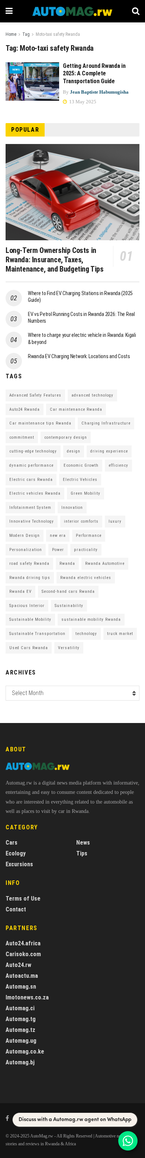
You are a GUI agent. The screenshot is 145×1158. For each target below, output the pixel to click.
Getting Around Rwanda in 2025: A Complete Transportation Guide (94, 73)
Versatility (69, 647)
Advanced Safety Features (35, 395)
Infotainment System (30, 507)
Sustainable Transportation (37, 633)
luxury (115, 521)
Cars (11, 842)
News (16, 69)
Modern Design (24, 535)
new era (58, 535)
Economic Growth (81, 465)
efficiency (118, 465)
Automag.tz (20, 1029)
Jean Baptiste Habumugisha (99, 92)
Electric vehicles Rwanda (35, 493)
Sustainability (69, 605)
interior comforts (81, 521)
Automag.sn (21, 986)
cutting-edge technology (33, 451)
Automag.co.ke (25, 1051)
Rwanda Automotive (105, 563)
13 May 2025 (82, 101)
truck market (120, 633)
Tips (81, 853)
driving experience (109, 451)
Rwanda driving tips (29, 577)
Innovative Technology (31, 521)
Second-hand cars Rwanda (68, 591)
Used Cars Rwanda (28, 647)
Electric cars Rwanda (31, 479)
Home (11, 34)
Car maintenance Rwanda (76, 409)
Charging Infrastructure (105, 423)
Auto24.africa (23, 943)
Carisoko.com (23, 954)
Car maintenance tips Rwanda (40, 423)
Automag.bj (20, 1062)
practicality (86, 549)
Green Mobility (85, 493)
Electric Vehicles (80, 479)
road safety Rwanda (29, 563)
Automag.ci (20, 1008)
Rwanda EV (20, 591)
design (73, 451)
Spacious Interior (27, 605)
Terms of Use (23, 898)
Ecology (16, 853)
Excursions (19, 864)
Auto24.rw (18, 964)
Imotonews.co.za (27, 997)
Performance (89, 535)
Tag (26, 34)
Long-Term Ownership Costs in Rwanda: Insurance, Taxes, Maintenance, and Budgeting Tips (55, 259)
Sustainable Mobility (30, 619)
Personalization (25, 549)
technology (86, 633)
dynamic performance (31, 465)
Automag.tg (21, 1019)
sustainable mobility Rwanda (91, 619)
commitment (21, 437)
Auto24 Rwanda (24, 409)
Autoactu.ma (22, 975)
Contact (16, 909)
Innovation (72, 507)
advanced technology (92, 395)
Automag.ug (21, 1040)
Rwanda (67, 563)
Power (58, 549)
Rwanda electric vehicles (85, 577)
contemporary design (65, 437)
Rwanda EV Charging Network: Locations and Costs (79, 356)
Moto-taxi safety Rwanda (58, 34)
